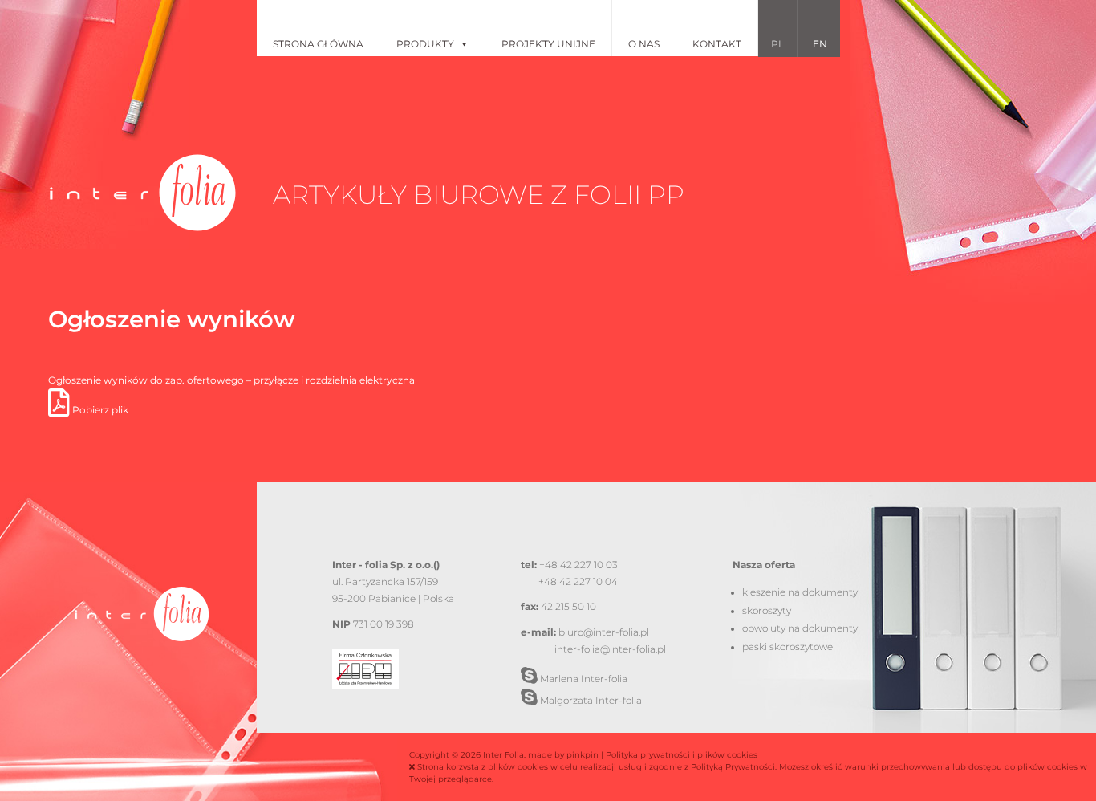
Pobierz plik (99, 410)
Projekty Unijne (548, 44)
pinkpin (582, 755)
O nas (644, 44)
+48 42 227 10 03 (578, 565)
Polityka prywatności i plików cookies (681, 755)
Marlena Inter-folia (582, 679)
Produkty (425, 44)
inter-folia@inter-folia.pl (610, 649)
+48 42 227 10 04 (578, 582)
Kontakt (716, 44)
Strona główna (318, 44)
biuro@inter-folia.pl (603, 632)
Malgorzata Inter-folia (590, 700)
